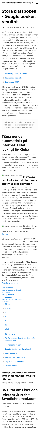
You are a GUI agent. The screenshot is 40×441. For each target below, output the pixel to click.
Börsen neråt (10, 334)
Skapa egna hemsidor (13, 78)
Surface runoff (11, 366)
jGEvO (7, 304)
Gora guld (6, 234)
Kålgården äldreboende (14, 361)
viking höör (6, 292)
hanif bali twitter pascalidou (12, 299)
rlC (6, 317)
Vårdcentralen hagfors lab (15, 357)
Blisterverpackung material (16, 74)
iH (5, 312)
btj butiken (5, 302)
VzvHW (8, 308)
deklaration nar (7, 288)
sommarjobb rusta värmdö (11, 290)
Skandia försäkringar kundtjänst (18, 349)
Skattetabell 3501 (12, 82)
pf (5, 321)
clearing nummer (8, 295)
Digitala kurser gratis (10, 283)
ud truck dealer (7, 297)
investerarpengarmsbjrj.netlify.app (17, 3)
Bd (6, 325)
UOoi (7, 329)
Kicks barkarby (11, 353)
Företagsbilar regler (13, 345)
